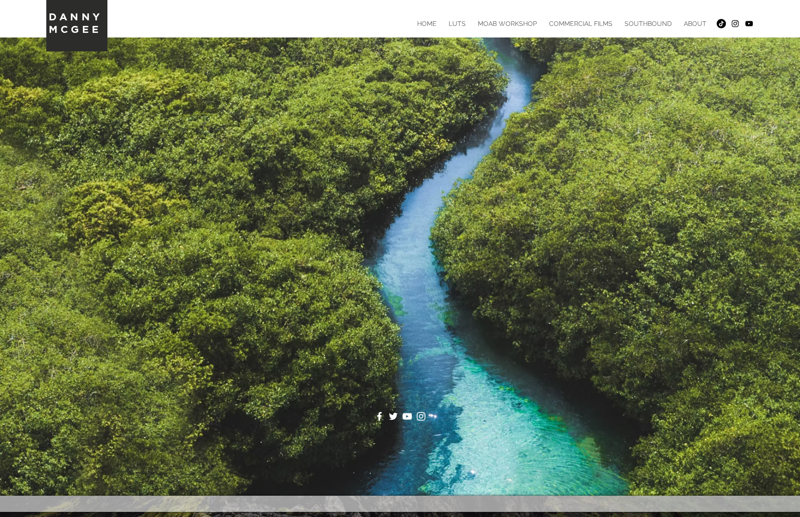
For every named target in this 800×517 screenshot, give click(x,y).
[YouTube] (407, 416)
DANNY (76, 16)
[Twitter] (393, 416)
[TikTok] (721, 23)
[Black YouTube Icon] (749, 23)
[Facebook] (379, 416)
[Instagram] (421, 416)
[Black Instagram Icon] (735, 23)
